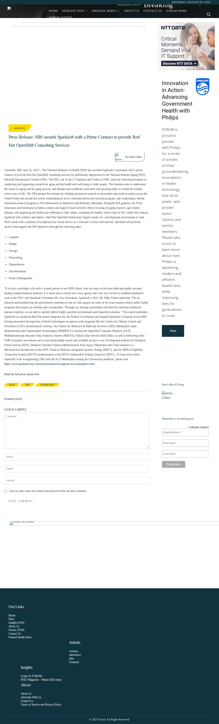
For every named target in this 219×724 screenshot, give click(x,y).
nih (27, 384)
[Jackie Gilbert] (120, 157)
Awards (19, 128)
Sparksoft (47, 384)
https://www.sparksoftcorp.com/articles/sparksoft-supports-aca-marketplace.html (49, 364)
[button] (208, 14)
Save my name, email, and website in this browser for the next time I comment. (48, 490)
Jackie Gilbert (135, 157)
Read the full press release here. (22, 374)
